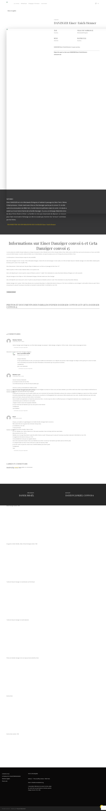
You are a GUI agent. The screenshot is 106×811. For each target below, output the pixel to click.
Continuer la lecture (11, 291)
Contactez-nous (5, 773)
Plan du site (4, 781)
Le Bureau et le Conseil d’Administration (11, 776)
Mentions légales (6, 778)
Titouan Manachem (21, 808)
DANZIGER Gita (57, 54)
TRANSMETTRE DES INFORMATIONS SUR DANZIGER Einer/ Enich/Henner (31, 224)
